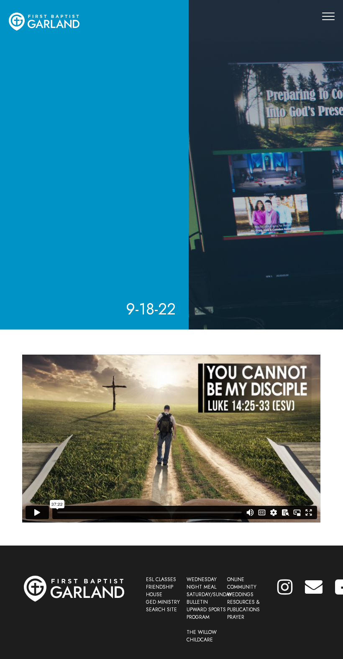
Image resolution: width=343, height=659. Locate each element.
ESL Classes (161, 579)
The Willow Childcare (202, 636)
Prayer (235, 617)
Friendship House (159, 590)
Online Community (241, 583)
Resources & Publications (243, 605)
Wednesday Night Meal (202, 583)
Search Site (161, 609)
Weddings (240, 594)
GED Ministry (163, 602)
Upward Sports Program (206, 613)
